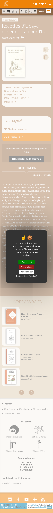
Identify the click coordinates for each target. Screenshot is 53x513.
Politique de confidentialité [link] (26, 276)
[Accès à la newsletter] (26, 11)
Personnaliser (26, 272)
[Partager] (30, 11)
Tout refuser (27, 267)
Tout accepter (27, 262)
